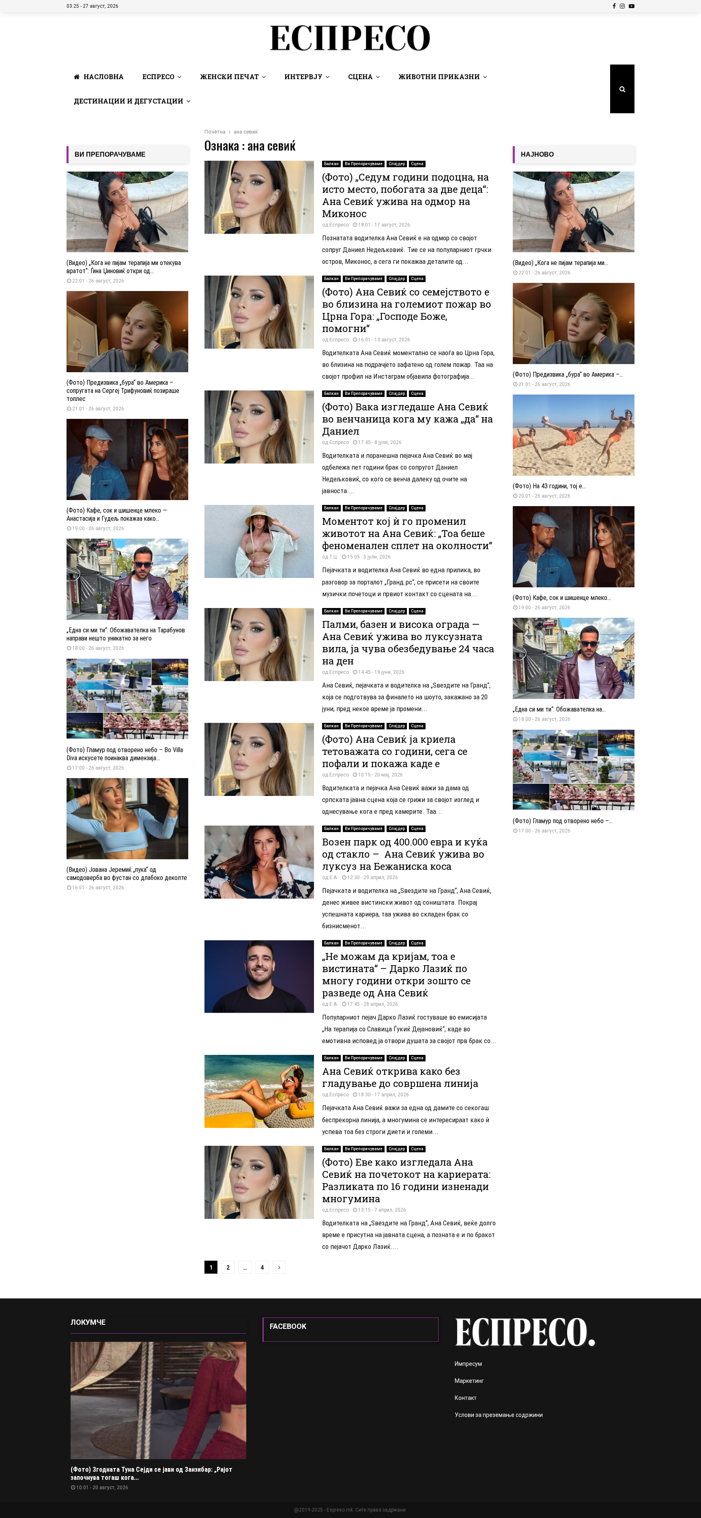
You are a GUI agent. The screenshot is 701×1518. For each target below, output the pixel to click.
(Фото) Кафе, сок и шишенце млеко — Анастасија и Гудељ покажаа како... (117, 514)
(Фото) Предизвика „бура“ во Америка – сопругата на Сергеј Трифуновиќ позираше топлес (123, 391)
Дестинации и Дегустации (128, 101)
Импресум (468, 1364)
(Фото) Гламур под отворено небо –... (563, 821)
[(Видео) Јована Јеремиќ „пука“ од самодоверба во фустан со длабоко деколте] (127, 818)
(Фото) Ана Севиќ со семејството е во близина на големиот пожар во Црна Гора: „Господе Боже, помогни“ (406, 310)
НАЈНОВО (537, 154)
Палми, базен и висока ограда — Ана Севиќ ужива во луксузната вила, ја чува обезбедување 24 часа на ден (408, 642)
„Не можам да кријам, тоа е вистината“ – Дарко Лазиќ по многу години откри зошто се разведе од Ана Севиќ (396, 974)
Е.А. (333, 877)
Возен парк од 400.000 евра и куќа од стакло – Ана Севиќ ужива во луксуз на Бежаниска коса (405, 854)
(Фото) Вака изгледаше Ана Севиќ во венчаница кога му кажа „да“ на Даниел (407, 419)
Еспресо (158, 76)
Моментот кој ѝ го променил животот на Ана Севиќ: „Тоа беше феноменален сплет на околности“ (407, 533)
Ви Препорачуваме (364, 164)
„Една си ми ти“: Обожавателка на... (559, 709)
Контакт (466, 1398)
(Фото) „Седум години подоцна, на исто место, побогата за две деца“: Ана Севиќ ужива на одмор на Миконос (405, 195)
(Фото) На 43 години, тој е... (549, 486)
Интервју (303, 76)
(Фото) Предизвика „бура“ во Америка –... (568, 374)
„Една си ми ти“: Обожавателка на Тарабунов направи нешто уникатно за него (126, 634)
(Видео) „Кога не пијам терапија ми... (560, 263)
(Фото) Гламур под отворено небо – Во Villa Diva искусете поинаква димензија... (125, 754)
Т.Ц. (333, 557)
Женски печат (229, 76)
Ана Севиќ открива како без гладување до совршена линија (400, 1077)
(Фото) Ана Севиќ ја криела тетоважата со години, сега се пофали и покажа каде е (394, 751)
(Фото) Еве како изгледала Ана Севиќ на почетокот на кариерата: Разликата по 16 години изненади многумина (406, 1180)
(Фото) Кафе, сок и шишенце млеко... (562, 598)
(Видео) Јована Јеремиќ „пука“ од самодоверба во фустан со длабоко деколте (127, 874)
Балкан (331, 164)
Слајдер (397, 164)
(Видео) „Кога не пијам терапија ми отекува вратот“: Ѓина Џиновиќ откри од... (124, 267)
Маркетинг (469, 1381)
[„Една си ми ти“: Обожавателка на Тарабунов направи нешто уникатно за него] (127, 579)
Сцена (360, 76)
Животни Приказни (439, 76)
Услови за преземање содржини (499, 1415)
